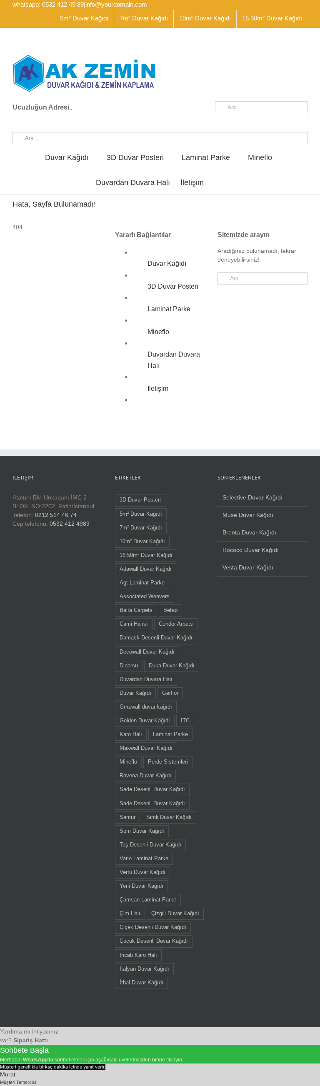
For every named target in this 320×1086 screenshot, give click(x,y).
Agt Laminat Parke (142, 583)
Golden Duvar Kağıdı (145, 721)
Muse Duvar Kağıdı (247, 515)
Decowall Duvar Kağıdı (147, 652)
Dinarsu (129, 666)
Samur (127, 817)
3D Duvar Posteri (173, 286)
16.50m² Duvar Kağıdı (146, 555)
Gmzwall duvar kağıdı (146, 707)
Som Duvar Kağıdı (142, 831)
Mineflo (158, 331)
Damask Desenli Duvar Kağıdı (156, 638)
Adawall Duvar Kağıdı (146, 569)
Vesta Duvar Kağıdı (247, 567)
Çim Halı (130, 913)
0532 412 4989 (70, 523)
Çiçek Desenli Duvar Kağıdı (153, 927)
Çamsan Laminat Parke (148, 900)
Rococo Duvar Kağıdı (250, 550)
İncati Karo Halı (138, 955)
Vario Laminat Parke (144, 858)
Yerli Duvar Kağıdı (141, 886)
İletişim (158, 388)
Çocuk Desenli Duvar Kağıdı (154, 941)
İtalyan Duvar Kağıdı (144, 969)
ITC (185, 721)
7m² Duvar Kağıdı (141, 528)
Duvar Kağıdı (167, 263)
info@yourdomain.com (116, 4)
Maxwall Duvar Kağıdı (146, 748)
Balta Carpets (136, 610)
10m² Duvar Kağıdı (142, 541)
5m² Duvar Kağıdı (141, 514)
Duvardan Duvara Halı (146, 679)
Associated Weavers (145, 596)
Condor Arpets (176, 624)
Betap (170, 610)
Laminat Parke (169, 308)
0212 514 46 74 (56, 515)
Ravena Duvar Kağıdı (145, 776)
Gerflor (170, 693)
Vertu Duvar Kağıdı (142, 872)
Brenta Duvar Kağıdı (249, 532)
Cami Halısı (134, 624)
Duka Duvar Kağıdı (172, 666)
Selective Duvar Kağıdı (252, 497)
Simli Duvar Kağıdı (169, 817)
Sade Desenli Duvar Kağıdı (152, 789)
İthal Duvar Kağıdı (141, 983)
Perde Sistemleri (168, 762)
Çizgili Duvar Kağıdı (175, 913)
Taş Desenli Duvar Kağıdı (150, 845)
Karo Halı (131, 734)
